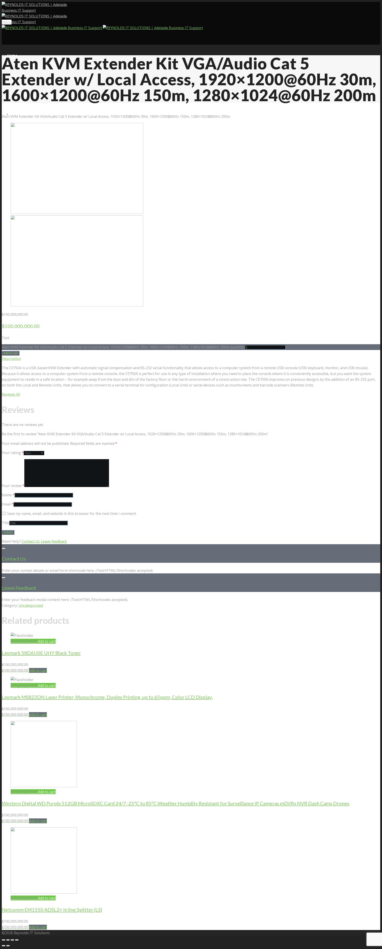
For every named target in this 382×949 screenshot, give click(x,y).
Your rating (13, 452)
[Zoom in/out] (17, 940)
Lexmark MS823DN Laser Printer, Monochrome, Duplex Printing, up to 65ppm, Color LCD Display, (107, 697)
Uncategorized (31, 605)
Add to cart (11, 353)
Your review (13, 485)
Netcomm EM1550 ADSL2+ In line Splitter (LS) (52, 910)
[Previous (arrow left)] (3, 945)
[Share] (8, 940)
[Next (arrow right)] (8, 945)
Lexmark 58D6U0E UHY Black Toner (41, 653)
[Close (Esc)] (3, 940)
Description (11, 358)
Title (5, 522)
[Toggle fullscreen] (12, 940)
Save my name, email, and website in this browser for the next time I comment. (72, 513)
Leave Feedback (54, 541)
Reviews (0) (11, 394)
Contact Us (31, 541)
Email (7, 504)
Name (8, 495)
